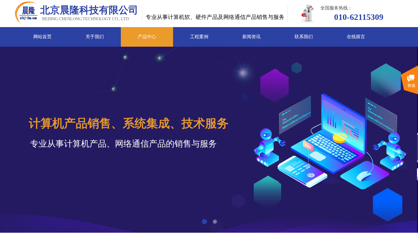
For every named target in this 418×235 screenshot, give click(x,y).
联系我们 (304, 36)
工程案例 (199, 36)
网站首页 (42, 36)
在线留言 (356, 36)
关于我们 (95, 36)
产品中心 (147, 36)
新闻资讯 (251, 36)
